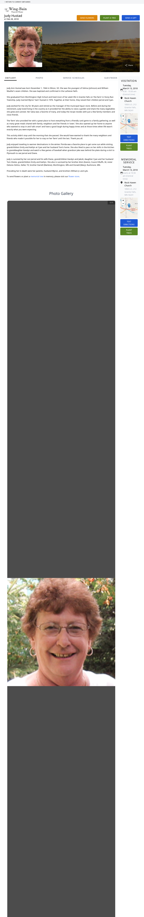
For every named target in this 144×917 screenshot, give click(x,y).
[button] (129, 121)
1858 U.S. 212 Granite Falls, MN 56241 (130, 107)
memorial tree (36, 176)
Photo (39, 78)
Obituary (10, 78)
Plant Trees (129, 147)
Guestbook (110, 78)
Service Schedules (74, 78)
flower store (74, 176)
